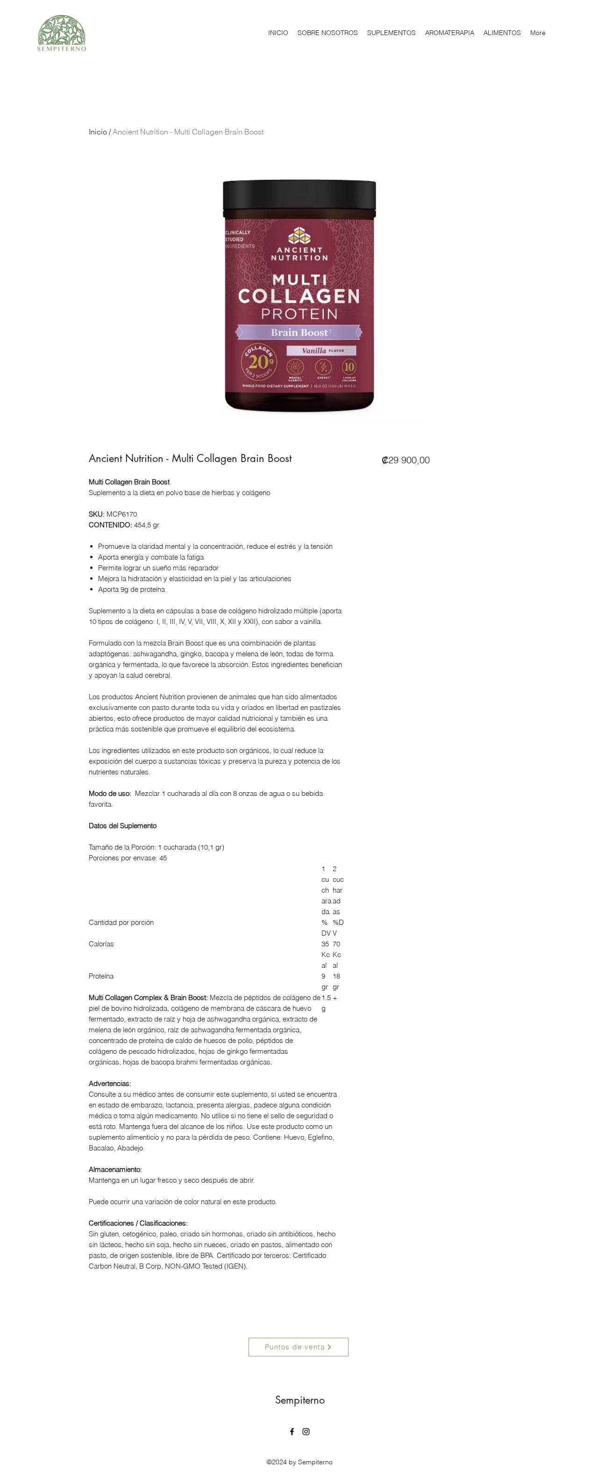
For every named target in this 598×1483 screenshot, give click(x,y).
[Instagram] (306, 1431)
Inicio (98, 131)
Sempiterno (300, 1399)
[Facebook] (292, 1431)
